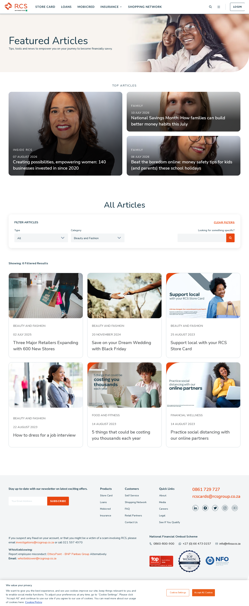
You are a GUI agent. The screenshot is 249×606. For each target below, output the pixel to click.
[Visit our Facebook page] (205, 508)
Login (237, 7)
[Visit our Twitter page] (215, 508)
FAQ (127, 509)
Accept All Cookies (203, 592)
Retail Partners (133, 515)
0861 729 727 (206, 489)
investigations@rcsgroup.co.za (35, 542)
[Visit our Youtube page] (235, 508)
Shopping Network (145, 6)
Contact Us (131, 522)
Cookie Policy (33, 602)
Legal (162, 515)
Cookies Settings (178, 592)
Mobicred (86, 6)
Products (106, 488)
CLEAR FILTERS (224, 222)
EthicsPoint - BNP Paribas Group (68, 554)
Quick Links (166, 488)
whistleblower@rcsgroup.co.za (37, 558)
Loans (66, 6)
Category (76, 230)
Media (162, 502)
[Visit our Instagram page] (225, 508)
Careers (163, 509)
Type (17, 230)
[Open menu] (218, 7)
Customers (132, 488)
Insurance (109, 6)
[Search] (210, 7)
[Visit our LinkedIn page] (195, 508)
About (162, 495)
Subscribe (58, 501)
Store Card (45, 6)
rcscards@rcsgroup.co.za (216, 496)
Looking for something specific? (216, 230)
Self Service (132, 495)
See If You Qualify (169, 522)
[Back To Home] (15, 7)
